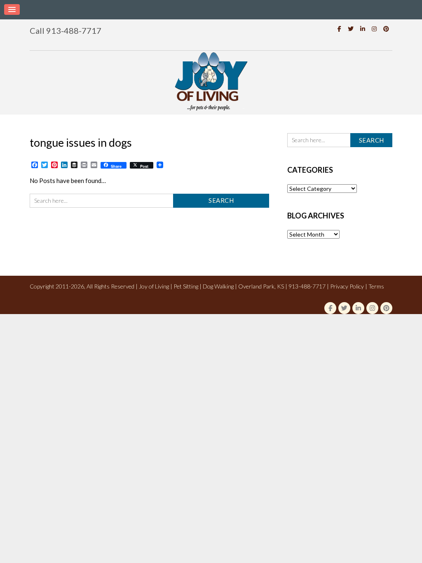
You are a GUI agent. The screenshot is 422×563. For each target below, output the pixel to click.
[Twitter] (351, 28)
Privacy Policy (347, 286)
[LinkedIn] (362, 28)
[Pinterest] (386, 28)
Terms (376, 286)
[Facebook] (339, 28)
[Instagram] (374, 28)
